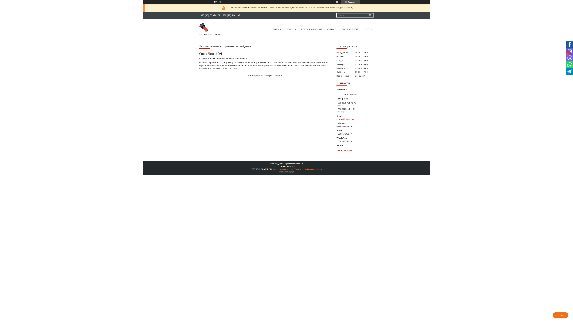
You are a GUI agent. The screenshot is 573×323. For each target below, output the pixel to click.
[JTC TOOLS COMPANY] (203, 27)
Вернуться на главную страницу (266, 75)
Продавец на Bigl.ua (286, 166)
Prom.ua (299, 164)
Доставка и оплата (311, 29)
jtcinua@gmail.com (345, 119)
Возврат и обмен (351, 29)
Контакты (332, 29)
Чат (563, 315)
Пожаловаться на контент (282, 169)
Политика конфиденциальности (308, 169)
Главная (276, 29)
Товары (289, 29)
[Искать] (370, 15)
